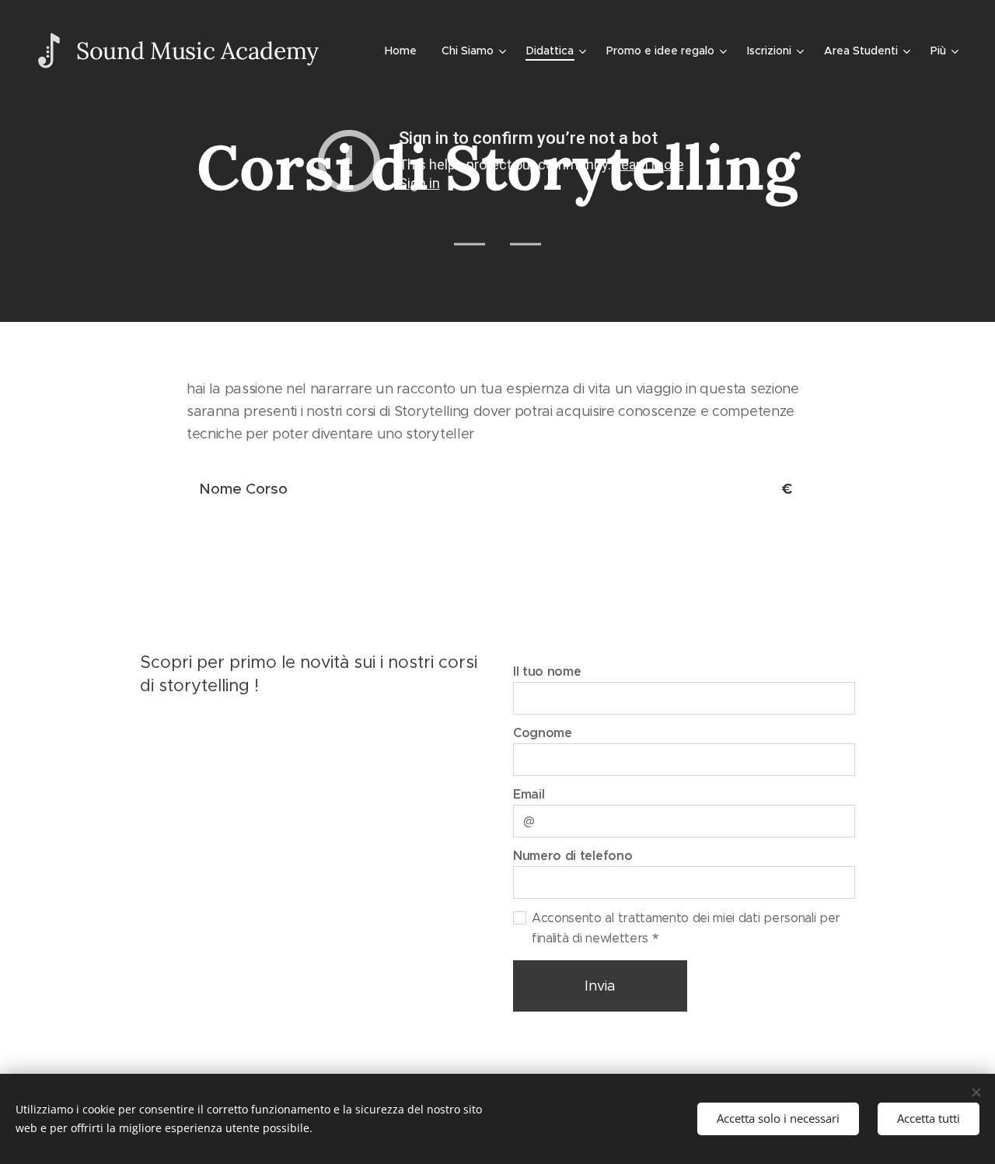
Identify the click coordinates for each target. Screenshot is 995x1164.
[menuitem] (405, 50)
